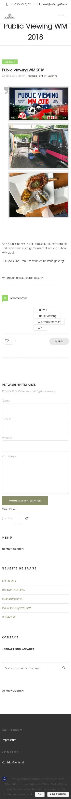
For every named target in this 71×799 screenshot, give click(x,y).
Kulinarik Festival (12, 598)
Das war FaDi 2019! (13, 589)
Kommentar (9, 456)
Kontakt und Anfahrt (18, 648)
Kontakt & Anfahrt (13, 762)
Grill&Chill (8, 617)
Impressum (9, 740)
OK (40, 794)
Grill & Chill (9, 580)
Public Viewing (47, 316)
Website (7, 437)
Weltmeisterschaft (49, 321)
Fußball (42, 310)
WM (40, 327)
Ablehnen (58, 794)
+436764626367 (21, 4)
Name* (6, 400)
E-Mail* (6, 419)
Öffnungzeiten (13, 548)
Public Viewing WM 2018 (16, 608)
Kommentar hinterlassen (25, 500)
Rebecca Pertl (35, 75)
